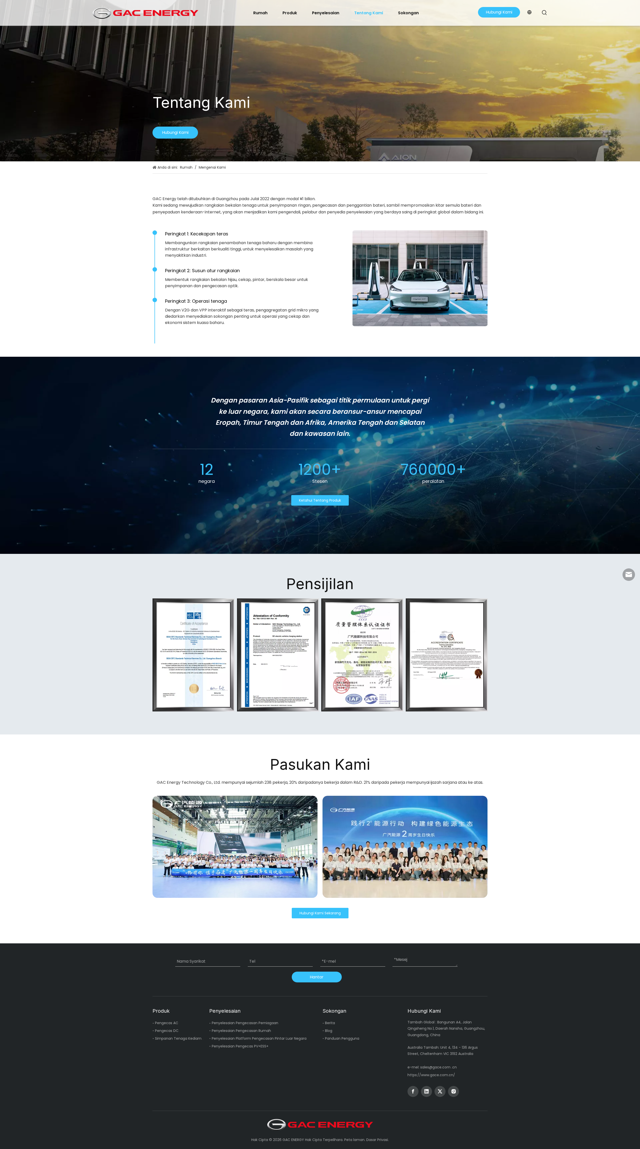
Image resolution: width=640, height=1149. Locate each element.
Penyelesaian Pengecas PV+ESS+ (240, 1046)
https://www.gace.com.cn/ (431, 1074)
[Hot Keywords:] (544, 12)
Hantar (317, 977)
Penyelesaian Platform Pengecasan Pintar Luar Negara (259, 1038)
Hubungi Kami (499, 12)
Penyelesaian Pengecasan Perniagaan (245, 1022)
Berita (330, 1022)
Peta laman (354, 1139)
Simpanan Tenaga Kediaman (180, 1038)
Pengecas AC (166, 1022)
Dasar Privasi (377, 1139)
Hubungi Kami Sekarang (320, 913)
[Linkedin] (426, 1091)
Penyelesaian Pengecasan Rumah (241, 1030)
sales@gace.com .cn (438, 1067)
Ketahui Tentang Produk (320, 500)
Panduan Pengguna (342, 1038)
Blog (328, 1030)
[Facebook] (413, 1091)
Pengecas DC (166, 1030)
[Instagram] (453, 1091)
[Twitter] (440, 1091)
